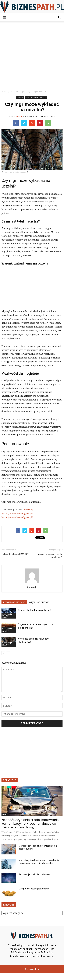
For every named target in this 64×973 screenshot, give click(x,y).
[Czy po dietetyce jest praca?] (8, 892)
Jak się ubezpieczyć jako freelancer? (50, 556)
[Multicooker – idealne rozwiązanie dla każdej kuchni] (8, 849)
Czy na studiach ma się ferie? (34, 610)
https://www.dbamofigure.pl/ (17, 517)
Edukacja (20, 97)
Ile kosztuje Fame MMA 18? (15, 554)
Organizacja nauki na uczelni (36, 97)
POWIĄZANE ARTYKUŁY (14, 602)
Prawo (4, 814)
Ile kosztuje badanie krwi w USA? (35, 874)
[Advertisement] (32, 55)
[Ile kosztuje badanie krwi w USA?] (8, 878)
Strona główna (7, 91)
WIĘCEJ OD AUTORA (39, 602)
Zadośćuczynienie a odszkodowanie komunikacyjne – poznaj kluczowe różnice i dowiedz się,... (30, 823)
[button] (60, 17)
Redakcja (18, 116)
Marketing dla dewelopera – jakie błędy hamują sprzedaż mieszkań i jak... (39, 862)
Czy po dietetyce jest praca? (34, 888)
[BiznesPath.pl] (32, 7)
